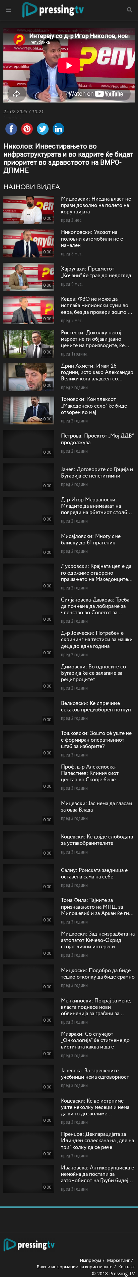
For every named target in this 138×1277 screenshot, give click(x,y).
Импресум (90, 1260)
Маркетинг (118, 1260)
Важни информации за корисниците (75, 1267)
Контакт (127, 1267)
